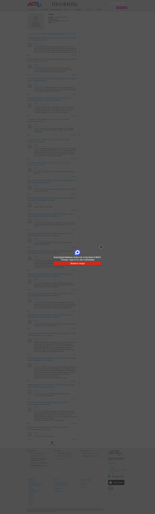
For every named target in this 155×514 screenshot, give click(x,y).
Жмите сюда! (77, 263)
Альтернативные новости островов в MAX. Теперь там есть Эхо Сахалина (77, 258)
